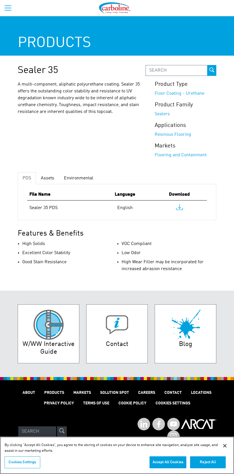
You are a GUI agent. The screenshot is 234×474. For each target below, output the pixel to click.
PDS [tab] (27, 178)
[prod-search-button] (211, 70)
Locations (201, 393)
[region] (117, 455)
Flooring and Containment (181, 155)
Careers (146, 393)
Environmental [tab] (78, 178)
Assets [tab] (47, 178)
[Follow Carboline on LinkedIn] (144, 424)
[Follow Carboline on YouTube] (173, 424)
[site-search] (62, 431)
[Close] (225, 445)
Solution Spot (114, 393)
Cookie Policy (132, 403)
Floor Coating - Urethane (179, 93)
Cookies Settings (22, 462)
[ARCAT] (198, 431)
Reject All (208, 462)
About (29, 393)
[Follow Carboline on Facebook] (158, 424)
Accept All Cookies (168, 462)
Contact (173, 393)
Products (54, 393)
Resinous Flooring (173, 134)
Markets (82, 393)
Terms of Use (96, 403)
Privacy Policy (59, 403)
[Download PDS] (179, 208)
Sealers (162, 114)
